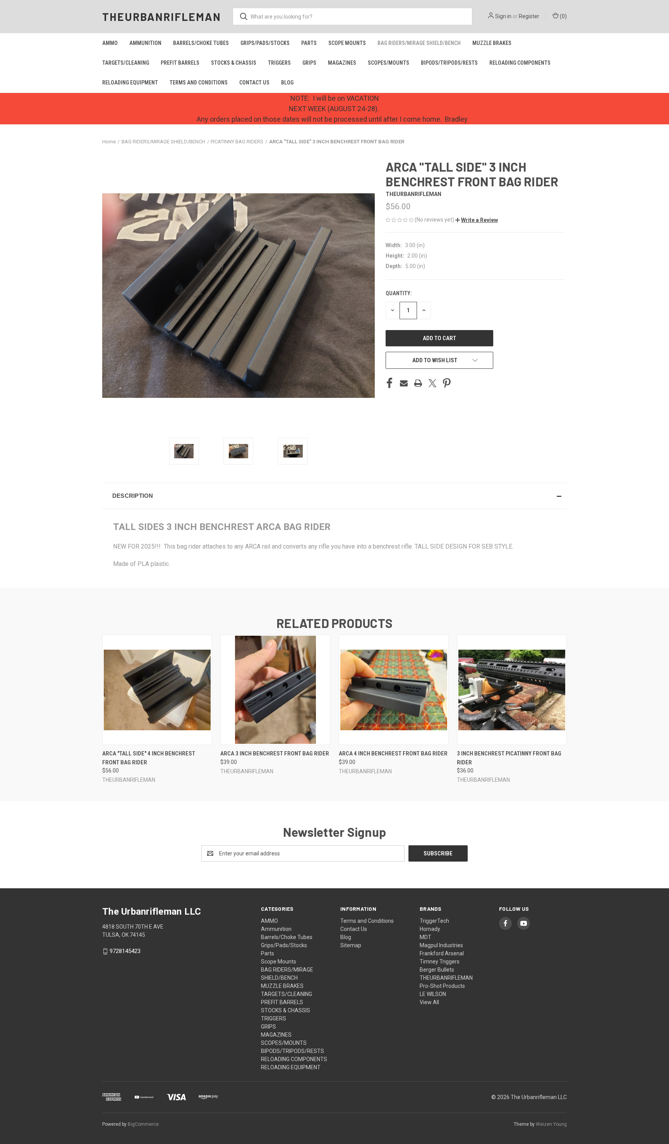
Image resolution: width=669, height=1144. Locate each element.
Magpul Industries (441, 945)
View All (429, 1002)
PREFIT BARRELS (180, 63)
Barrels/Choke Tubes (201, 43)
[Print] (418, 383)
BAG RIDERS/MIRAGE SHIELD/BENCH (419, 43)
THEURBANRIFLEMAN (446, 978)
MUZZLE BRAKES (491, 43)
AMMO (110, 43)
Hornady (430, 929)
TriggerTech (434, 921)
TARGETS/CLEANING (125, 63)
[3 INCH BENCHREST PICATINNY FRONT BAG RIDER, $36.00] (511, 689)
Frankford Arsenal (442, 953)
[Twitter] (432, 383)
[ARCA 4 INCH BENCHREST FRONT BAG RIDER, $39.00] (393, 689)
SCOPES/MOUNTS (388, 63)
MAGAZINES (342, 63)
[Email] (404, 383)
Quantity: (399, 293)
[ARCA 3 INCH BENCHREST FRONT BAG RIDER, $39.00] (275, 689)
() (563, 16)
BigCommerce (143, 1124)
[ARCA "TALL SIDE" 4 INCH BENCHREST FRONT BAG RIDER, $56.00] (157, 689)
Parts (309, 43)
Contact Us (254, 82)
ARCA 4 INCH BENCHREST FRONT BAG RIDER (393, 753)
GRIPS (309, 63)
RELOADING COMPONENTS (520, 63)
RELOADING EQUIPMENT (130, 82)
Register (529, 16)
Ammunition (145, 43)
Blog (287, 82)
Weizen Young (551, 1124)
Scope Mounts (347, 43)
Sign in (503, 16)
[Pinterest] (447, 383)
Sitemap (350, 945)
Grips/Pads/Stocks (265, 43)
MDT (425, 937)
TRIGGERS (279, 63)
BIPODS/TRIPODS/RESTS (449, 63)
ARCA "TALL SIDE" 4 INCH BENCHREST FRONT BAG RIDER (148, 758)
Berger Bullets (437, 970)
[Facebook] (389, 383)
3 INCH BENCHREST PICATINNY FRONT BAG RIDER (509, 758)
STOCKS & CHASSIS (233, 63)
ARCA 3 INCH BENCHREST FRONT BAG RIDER (274, 753)
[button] (476, 220)
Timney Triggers (440, 961)
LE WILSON (433, 994)
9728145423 (125, 951)
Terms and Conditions (199, 82)
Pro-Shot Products (442, 986)
